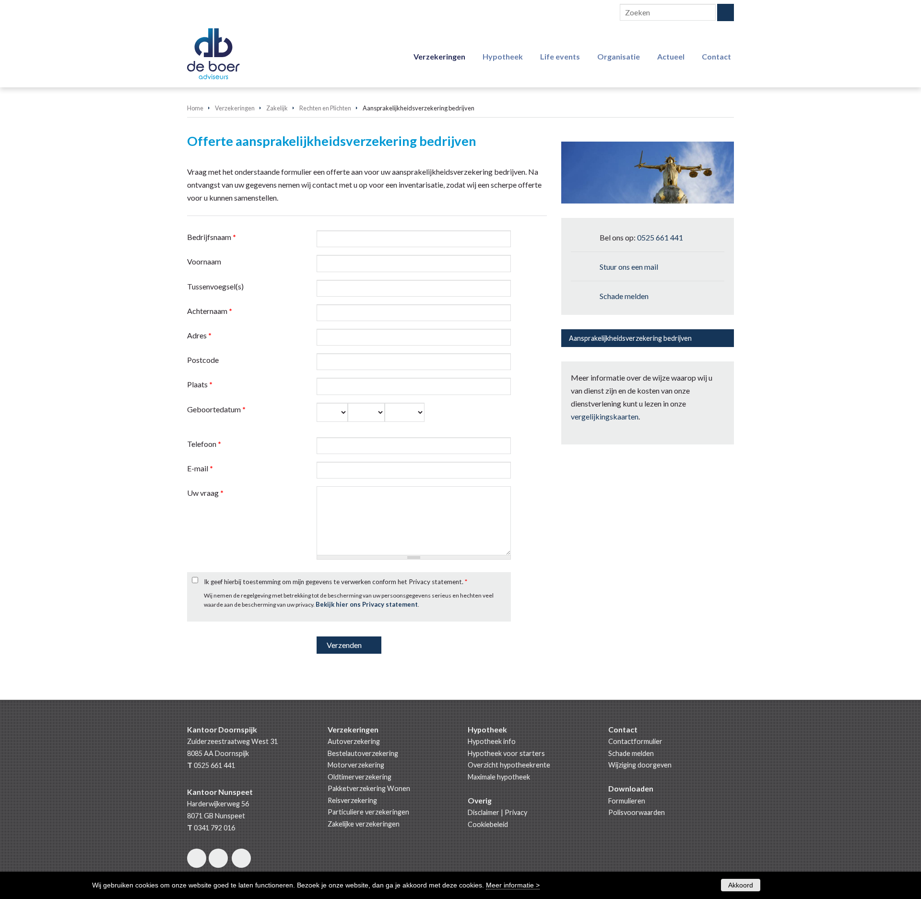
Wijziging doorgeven (640, 765)
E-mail (200, 468)
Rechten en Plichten (325, 108)
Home (195, 108)
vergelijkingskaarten (604, 416)
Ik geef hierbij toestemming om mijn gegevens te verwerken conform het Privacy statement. (335, 582)
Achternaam (209, 310)
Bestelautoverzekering (363, 753)
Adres (199, 335)
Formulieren (626, 801)
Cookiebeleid (488, 824)
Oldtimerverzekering (359, 777)
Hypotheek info (492, 741)
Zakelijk (277, 108)
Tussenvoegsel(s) (215, 286)
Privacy (516, 812)
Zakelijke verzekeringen (364, 824)
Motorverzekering (356, 765)
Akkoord (740, 885)
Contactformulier (635, 741)
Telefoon (204, 443)
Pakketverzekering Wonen (369, 788)
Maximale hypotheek (499, 777)
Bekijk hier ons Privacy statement (367, 604)
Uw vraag (205, 492)
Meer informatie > (513, 885)
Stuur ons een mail (629, 266)
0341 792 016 (214, 828)
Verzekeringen (235, 108)
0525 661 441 (660, 237)
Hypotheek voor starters (506, 753)
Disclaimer (483, 812)
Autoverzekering (354, 741)
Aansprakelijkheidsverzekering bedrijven (630, 338)
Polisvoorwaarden (636, 812)
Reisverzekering (352, 800)
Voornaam (204, 261)
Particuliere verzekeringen (368, 812)
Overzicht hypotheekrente (509, 765)
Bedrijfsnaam (211, 236)
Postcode (203, 359)
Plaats (200, 384)
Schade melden (624, 295)
